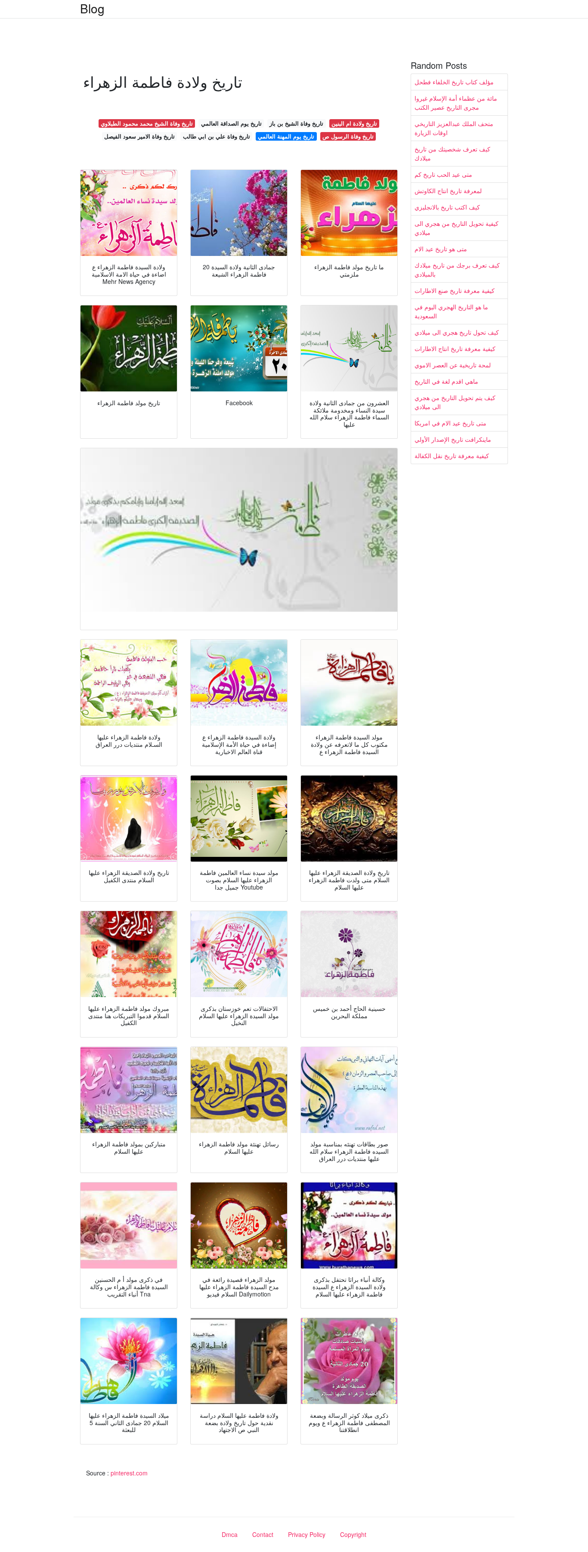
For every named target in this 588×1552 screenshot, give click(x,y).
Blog (92, 8)
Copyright (353, 1534)
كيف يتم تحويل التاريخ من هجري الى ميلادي (455, 402)
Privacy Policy (306, 1534)
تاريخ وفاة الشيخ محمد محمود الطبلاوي (147, 123)
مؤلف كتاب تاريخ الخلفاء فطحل (454, 81)
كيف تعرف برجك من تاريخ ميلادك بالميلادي (457, 269)
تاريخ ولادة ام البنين (354, 123)
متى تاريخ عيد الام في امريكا (450, 423)
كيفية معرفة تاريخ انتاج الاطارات (455, 348)
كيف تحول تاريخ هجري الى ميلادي (457, 332)
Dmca (230, 1534)
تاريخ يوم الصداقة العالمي (231, 123)
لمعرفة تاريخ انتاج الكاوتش (448, 190)
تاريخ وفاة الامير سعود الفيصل (139, 136)
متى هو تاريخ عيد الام (441, 248)
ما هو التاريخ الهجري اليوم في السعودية (451, 311)
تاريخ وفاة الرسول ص (348, 136)
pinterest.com (129, 1473)
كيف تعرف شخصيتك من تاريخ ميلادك (452, 153)
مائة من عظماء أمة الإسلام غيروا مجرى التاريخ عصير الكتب (456, 102)
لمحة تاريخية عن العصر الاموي (453, 364)
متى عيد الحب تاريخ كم (443, 174)
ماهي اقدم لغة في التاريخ (446, 381)
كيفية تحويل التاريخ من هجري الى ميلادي (456, 228)
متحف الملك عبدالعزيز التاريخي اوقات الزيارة (454, 128)
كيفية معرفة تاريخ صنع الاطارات (455, 290)
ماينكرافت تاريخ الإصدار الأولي (453, 439)
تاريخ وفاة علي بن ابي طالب (216, 136)
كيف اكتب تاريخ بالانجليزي (447, 207)
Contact (262, 1534)
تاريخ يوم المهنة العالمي (286, 136)
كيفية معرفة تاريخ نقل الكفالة (452, 455)
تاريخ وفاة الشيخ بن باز (296, 123)
